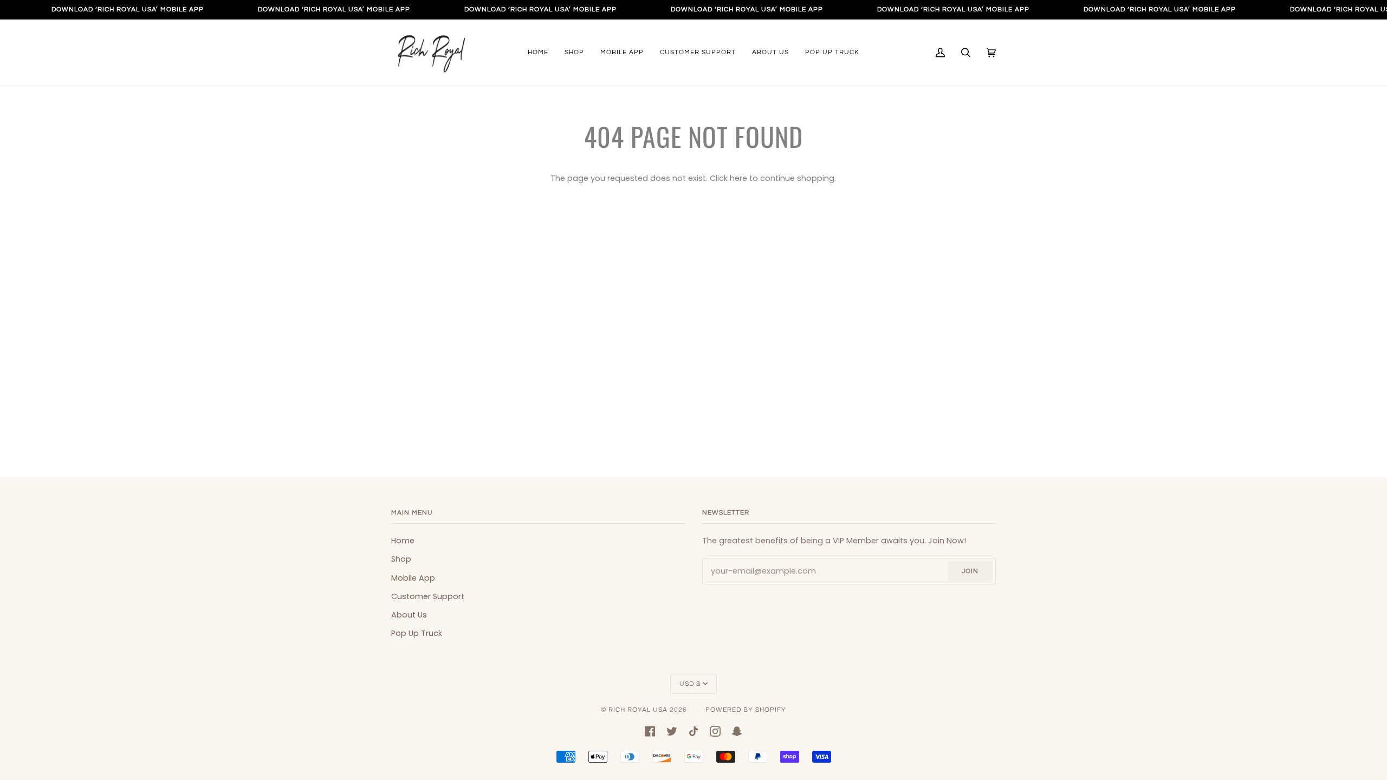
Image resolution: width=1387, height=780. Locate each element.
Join (970, 571)
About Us (409, 614)
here (738, 178)
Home (402, 540)
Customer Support (427, 596)
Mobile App (413, 578)
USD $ (690, 683)
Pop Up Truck (416, 633)
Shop (401, 559)
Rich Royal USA (637, 709)
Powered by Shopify (745, 709)
